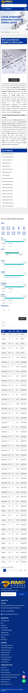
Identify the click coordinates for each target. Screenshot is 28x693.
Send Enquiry (14, 80)
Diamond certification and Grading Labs (10, 674)
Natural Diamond (6, 166)
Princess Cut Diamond (7, 196)
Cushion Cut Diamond (7, 190)
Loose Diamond (6, 175)
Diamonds (7, 32)
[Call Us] (24, 672)
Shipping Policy (4, 632)
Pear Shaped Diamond (7, 178)
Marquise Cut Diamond (7, 181)
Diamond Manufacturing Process (9, 677)
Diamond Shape (5, 670)
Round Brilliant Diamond (8, 153)
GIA (3, 310)
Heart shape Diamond (7, 200)
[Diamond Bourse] (7, 2)
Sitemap (3, 637)
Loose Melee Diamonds (8, 203)
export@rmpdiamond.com (11, 614)
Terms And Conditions (6, 630)
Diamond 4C (4, 667)
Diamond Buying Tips (6, 684)
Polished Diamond (6, 163)
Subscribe (21, 594)
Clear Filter (22, 318)
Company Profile (5, 620)
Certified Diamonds (7, 172)
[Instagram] (24, 676)
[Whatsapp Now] (24, 681)
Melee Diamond (5, 681)
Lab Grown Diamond (7, 160)
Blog (2, 623)
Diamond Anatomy (5, 672)
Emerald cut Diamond (7, 187)
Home (2, 32)
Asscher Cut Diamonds (7, 206)
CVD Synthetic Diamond (8, 157)
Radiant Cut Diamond (7, 193)
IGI (8, 310)
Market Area (4, 639)
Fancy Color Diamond (7, 169)
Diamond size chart (5, 679)
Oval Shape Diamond (7, 184)
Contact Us (3, 625)
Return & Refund (5, 635)
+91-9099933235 (7, 8)
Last (25, 570)
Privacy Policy (4, 627)
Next (21, 570)
